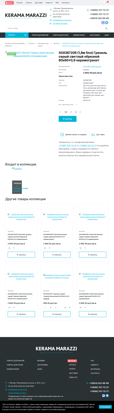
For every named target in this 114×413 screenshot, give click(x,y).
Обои (107, 35)
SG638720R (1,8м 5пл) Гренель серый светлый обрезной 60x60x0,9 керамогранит (19, 236)
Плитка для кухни (60, 35)
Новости (49, 3)
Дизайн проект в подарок (76, 134)
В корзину (67, 119)
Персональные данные (17, 393)
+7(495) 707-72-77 (99, 14)
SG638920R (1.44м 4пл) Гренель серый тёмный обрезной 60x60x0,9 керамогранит (20, 296)
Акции (9, 3)
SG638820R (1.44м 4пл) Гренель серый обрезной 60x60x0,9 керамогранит (91, 296)
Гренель (56, 43)
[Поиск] (106, 28)
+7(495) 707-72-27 (99, 10)
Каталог (20, 3)
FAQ (57, 3)
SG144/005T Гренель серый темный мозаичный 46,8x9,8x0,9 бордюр (56, 296)
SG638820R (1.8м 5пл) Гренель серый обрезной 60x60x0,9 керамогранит (55, 236)
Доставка (39, 3)
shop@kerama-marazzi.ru (62, 20)
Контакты (65, 3)
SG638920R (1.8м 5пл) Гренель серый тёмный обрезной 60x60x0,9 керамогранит (91, 236)
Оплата (29, 3)
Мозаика (41, 361)
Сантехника (95, 35)
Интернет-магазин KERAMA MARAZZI (15, 45)
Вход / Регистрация (102, 2)
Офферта (94, 365)
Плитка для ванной (40, 35)
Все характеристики (66, 104)
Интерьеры (95, 369)
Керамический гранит (43, 45)
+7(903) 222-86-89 (99, 18)
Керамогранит (79, 35)
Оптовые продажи (60, 23)
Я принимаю (105, 407)
